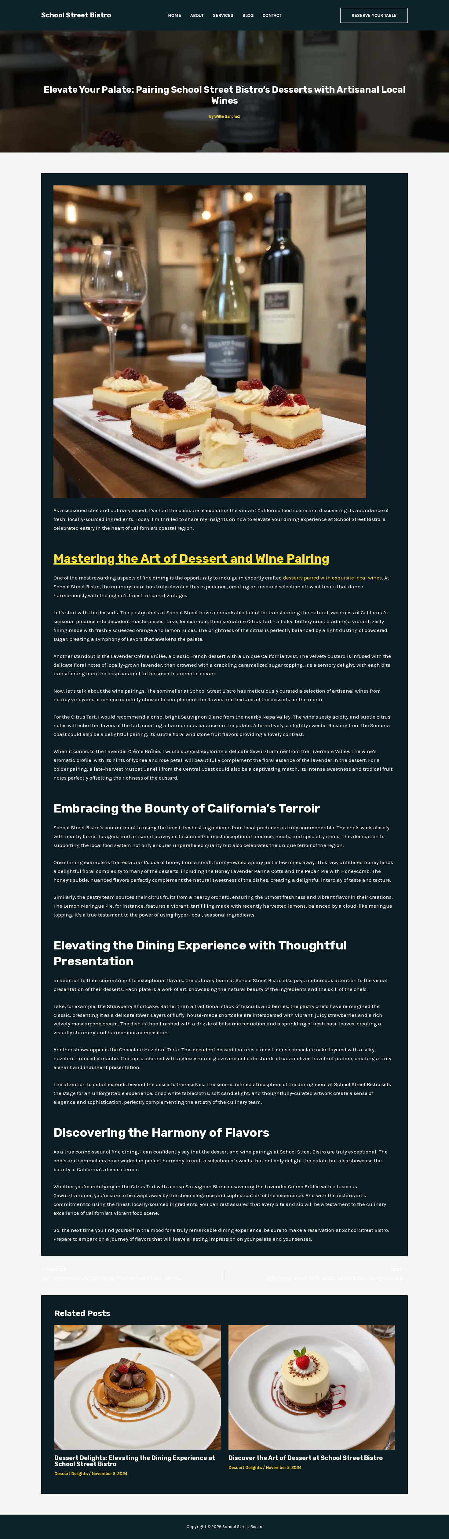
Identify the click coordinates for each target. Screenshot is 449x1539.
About (197, 15)
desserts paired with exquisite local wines (332, 578)
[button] (374, 15)
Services (223, 15)
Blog (248, 15)
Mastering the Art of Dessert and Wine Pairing (191, 558)
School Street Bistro (76, 15)
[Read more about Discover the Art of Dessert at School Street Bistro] (311, 1386)
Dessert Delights (71, 1473)
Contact (272, 15)
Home (174, 15)
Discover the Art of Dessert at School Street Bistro (305, 1458)
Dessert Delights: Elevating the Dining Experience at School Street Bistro (134, 1461)
